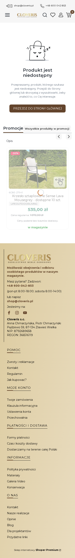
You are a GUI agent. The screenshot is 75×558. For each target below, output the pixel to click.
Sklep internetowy (36, 549)
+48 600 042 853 (56, 5)
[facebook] (9, 313)
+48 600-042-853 (20, 285)
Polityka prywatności (21, 469)
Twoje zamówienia (20, 400)
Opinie (11, 519)
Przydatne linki (17, 537)
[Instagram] (17, 313)
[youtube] (25, 313)
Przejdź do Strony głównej (37, 108)
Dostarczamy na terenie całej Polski (32, 449)
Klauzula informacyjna (22, 406)
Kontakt (12, 368)
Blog (10, 525)
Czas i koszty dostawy (22, 443)
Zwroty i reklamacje (20, 362)
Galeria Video (16, 481)
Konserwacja (16, 487)
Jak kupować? (17, 380)
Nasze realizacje (18, 513)
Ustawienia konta (19, 411)
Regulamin (14, 374)
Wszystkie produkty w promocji (47, 128)
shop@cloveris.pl (24, 5)
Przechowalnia (17, 417)
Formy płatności (18, 437)
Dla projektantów (19, 531)
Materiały (13, 475)
